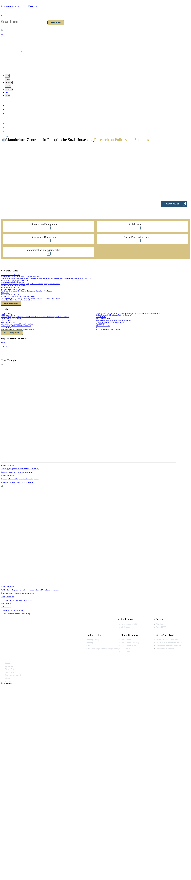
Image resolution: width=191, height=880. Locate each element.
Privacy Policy (11, 127)
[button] (48, 226)
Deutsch (9, 113)
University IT (90, 643)
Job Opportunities (127, 627)
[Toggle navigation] (1, 36)
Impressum (10, 123)
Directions (159, 624)
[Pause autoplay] (4, 139)
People (8, 95)
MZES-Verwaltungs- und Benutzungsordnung (102, 649)
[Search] (3, 9)
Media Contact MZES (129, 640)
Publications (9, 89)
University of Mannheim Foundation (169, 643)
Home (8, 105)
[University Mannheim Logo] (10, 6)
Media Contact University (130, 643)
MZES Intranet (12, 131)
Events (8, 79)
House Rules (9, 672)
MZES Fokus (125, 652)
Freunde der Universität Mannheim (168, 646)
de (2, 34)
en (2, 29)
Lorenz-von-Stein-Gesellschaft (167, 640)
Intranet (7, 678)
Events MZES (161, 627)
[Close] (1, 15)
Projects (8, 86)
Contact (9, 109)
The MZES (9, 82)
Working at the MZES (129, 624)
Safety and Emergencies (13, 675)
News (7, 75)
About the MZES (171, 203)
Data (6, 92)
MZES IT (89, 646)
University (8, 681)
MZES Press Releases (128, 646)
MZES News (125, 649)
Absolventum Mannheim (165, 649)
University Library (92, 640)
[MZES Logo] (33, 6)
